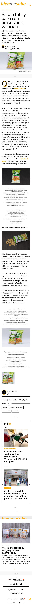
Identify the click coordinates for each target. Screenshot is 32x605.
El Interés (12, 590)
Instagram (11, 584)
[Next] (29, 446)
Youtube (21, 584)
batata (5, 407)
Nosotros (9, 599)
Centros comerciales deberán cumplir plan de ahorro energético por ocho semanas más (16, 495)
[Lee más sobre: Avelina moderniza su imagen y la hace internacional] (16, 533)
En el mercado (6, 10)
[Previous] (3, 446)
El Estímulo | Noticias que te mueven (16, 579)
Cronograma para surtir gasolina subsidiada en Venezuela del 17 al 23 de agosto (15, 456)
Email (20, 400)
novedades (6, 411)
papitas (15, 411)
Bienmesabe (13, 3)
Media (22, 599)
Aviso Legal (22, 602)
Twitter (8, 394)
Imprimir (27, 400)
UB (22, 593)
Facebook (3, 400)
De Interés (7, 488)
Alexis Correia (10, 46)
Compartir (30, 599)
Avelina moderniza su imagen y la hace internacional (13, 550)
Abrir (30, 5)
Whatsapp (10, 400)
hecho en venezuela (16, 407)
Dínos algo (15, 599)
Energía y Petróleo (10, 448)
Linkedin (13, 400)
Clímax (22, 589)
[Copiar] (23, 400)
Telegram (16, 400)
